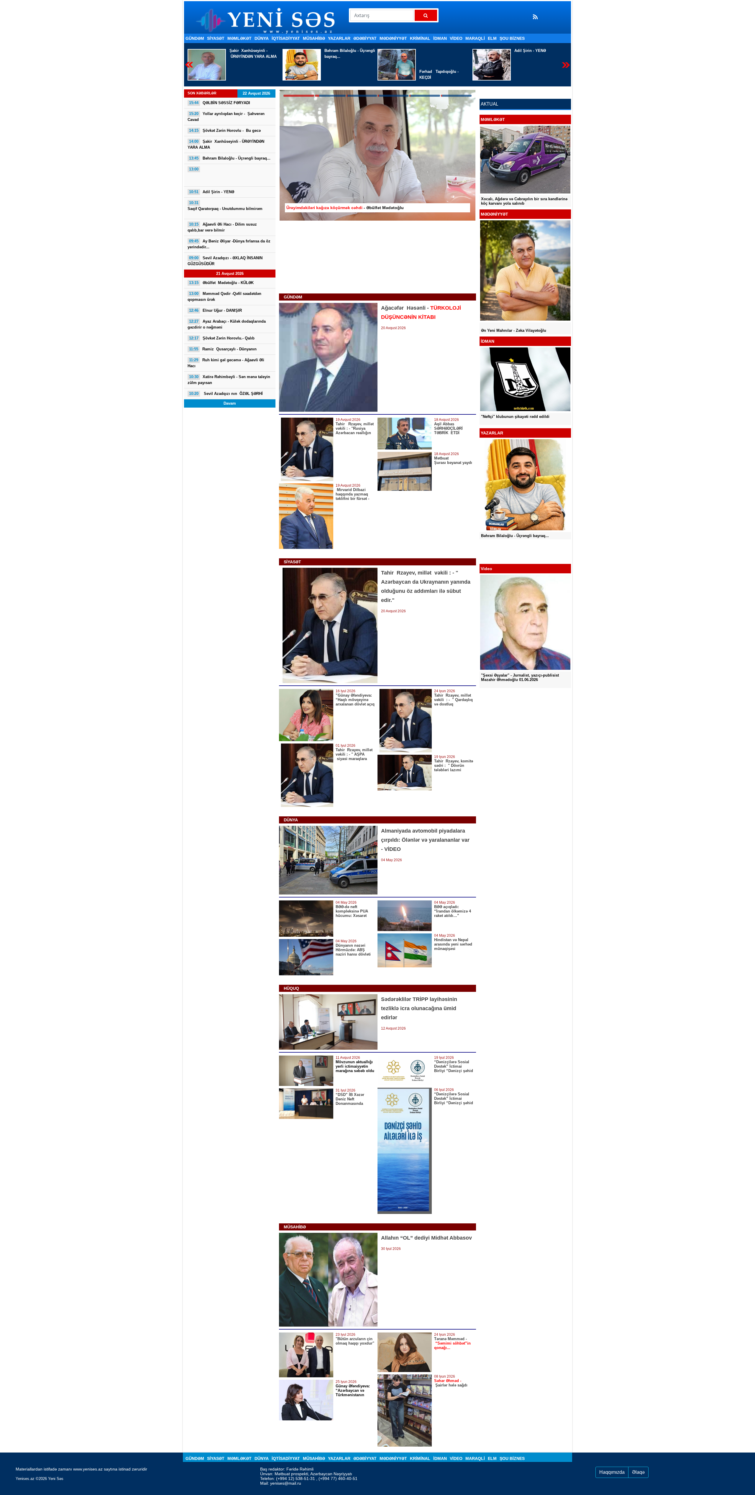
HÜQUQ (291, 988)
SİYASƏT (215, 38)
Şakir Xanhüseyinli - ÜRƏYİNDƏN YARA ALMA (226, 144)
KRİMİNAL (420, 38)
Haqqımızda (612, 1472)
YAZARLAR (339, 38)
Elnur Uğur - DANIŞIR (215, 310)
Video (456, 38)
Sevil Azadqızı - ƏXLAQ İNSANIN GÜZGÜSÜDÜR (225, 261)
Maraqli (475, 38)
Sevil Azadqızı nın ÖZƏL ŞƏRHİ (226, 393)
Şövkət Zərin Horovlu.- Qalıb (222, 338)
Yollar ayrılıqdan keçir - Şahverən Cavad (226, 116)
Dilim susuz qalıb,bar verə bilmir (222, 227)
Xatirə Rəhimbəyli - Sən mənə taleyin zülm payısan (229, 380)
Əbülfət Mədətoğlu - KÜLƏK (221, 282)
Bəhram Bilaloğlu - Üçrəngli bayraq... (229, 158)
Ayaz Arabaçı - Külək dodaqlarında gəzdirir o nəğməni (227, 324)
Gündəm (195, 38)
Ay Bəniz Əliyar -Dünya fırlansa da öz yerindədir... (229, 244)
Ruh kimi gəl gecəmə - (226, 363)
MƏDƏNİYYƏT (393, 38)
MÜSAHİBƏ (314, 38)
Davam (230, 403)
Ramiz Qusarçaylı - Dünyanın (223, 349)
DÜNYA (262, 38)
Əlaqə (638, 1472)
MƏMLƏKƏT (239, 38)
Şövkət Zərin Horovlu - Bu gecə (225, 130)
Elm (492, 38)
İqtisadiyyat (286, 38)
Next (566, 65)
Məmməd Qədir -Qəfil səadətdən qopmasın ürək (224, 296)
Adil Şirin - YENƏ (370, 50)
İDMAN (440, 38)
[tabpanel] (377, 155)
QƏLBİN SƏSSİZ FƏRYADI (219, 103)
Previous (189, 65)
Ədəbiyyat (365, 38)
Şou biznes (512, 38)
